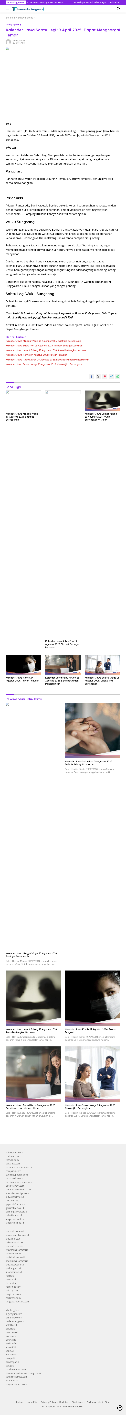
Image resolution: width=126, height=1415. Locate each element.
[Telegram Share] (111, 376)
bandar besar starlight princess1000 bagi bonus (31, 1133)
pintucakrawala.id (15, 1231)
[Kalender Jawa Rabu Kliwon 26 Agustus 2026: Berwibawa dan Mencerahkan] (63, 665)
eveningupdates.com (17, 1174)
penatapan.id (12, 1362)
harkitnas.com (13, 1297)
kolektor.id (11, 1325)
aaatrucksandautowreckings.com (23, 1373)
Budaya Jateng (13, 24)
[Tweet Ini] (98, 376)
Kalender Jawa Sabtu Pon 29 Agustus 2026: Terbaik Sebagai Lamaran (44, 345)
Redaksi (63, 1402)
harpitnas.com (13, 1294)
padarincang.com (15, 1321)
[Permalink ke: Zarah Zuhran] (8, 41)
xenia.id (10, 1350)
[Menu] (8, 9)
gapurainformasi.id (15, 1204)
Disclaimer (77, 1402)
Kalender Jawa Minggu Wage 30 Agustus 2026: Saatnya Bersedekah (43, 341)
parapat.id (11, 1358)
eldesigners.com (14, 1152)
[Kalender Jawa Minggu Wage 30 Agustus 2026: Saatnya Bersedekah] (23, 400)
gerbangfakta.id (14, 1268)
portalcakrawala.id (15, 1257)
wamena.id (11, 1354)
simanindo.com (14, 1317)
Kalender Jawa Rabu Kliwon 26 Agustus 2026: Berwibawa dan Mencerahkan (47, 359)
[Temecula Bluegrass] (27, 9)
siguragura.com (14, 1313)
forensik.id (11, 1283)
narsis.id (10, 1275)
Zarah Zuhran (19, 40)
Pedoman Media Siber (99, 1402)
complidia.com (13, 1171)
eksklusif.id (11, 1343)
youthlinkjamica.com (17, 1376)
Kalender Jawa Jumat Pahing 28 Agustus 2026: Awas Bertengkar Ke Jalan (46, 350)
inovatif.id (11, 1347)
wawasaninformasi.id (17, 1249)
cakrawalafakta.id (15, 1242)
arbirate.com (12, 1380)
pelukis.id (10, 1328)
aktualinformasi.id (15, 1196)
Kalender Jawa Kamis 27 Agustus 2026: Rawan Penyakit (36, 354)
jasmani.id (11, 1336)
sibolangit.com (13, 1310)
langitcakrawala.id (15, 1219)
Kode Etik (32, 1402)
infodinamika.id (14, 1272)
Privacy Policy (48, 1402)
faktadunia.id (12, 1200)
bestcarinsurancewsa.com (19, 1167)
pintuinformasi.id (14, 1246)
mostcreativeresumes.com (20, 1182)
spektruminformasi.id (17, 1260)
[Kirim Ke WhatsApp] (117, 376)
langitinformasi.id (15, 1222)
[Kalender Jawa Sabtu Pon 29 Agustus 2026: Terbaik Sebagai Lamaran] (63, 514)
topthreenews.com (16, 1369)
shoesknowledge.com (17, 1193)
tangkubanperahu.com (18, 1301)
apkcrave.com (13, 1163)
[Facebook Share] (91, 376)
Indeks (19, 1402)
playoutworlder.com (16, 1384)
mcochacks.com (14, 1178)
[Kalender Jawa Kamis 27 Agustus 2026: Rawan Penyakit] (23, 665)
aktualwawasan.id (15, 1264)
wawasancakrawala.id (17, 1235)
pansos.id (11, 1279)
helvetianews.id (14, 1215)
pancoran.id (12, 1332)
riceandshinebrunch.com (19, 1189)
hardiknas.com (13, 1286)
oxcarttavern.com (15, 1185)
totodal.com (12, 1159)
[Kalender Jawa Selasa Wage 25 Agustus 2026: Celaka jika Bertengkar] (102, 665)
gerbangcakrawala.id (16, 1211)
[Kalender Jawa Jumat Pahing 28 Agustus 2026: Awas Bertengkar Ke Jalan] (102, 400)
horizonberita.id (14, 1253)
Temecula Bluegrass (73, 1406)
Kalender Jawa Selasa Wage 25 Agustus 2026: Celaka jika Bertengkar (44, 364)
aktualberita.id (13, 1238)
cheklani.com (13, 1156)
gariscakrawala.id (15, 1208)
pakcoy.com (12, 1290)
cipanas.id (11, 1339)
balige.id (10, 1365)
